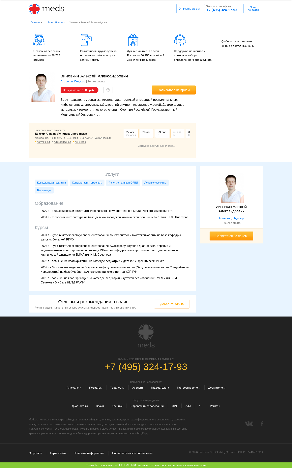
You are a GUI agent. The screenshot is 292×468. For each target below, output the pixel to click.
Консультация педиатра (51, 182)
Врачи (100, 405)
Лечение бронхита (155, 182)
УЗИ (188, 405)
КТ (200, 405)
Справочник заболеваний (147, 405)
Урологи (137, 387)
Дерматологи (216, 387)
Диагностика (80, 405)
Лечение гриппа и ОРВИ (123, 182)
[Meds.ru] (146, 336)
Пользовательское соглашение (132, 453)
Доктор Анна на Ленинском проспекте (61, 133)
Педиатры (95, 387)
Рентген (215, 405)
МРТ (174, 405)
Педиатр (79, 81)
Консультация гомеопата (87, 182)
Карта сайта (58, 453)
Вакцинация (44, 190)
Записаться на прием (174, 90)
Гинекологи (74, 387)
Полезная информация (89, 453)
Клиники (117, 405)
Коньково (80, 141)
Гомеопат (67, 81)
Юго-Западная (62, 141)
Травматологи (160, 387)
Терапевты (117, 387)
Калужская (43, 141)
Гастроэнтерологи (188, 387)
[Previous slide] (124, 133)
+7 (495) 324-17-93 (221, 8)
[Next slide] (189, 133)
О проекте (35, 453)
